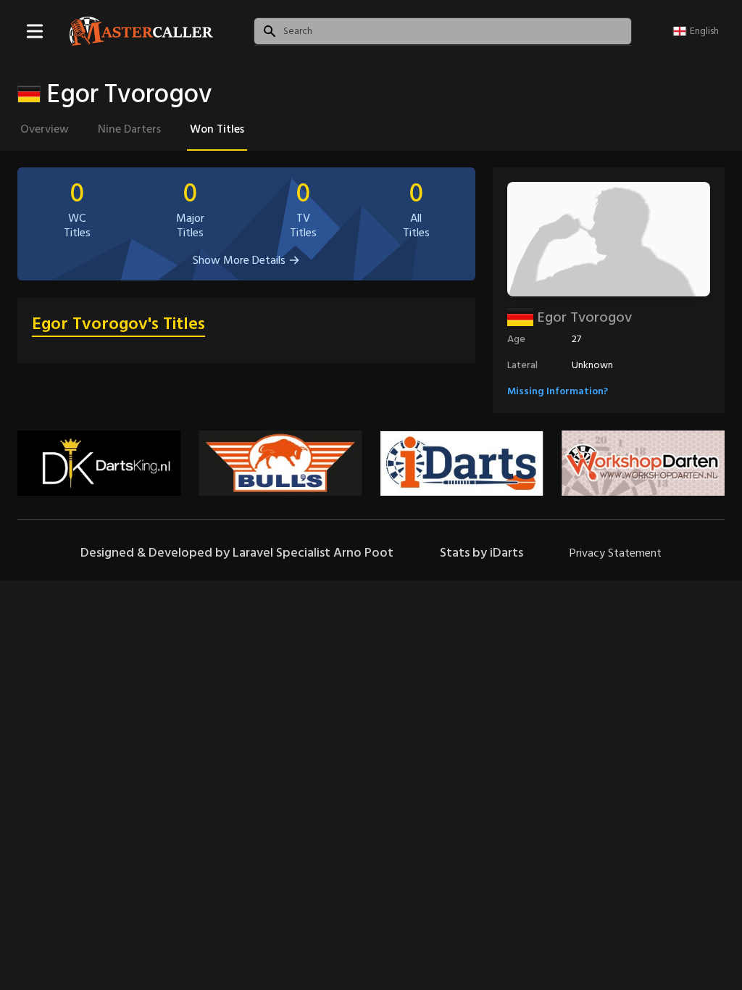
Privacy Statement (616, 553)
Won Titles (217, 129)
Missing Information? (557, 391)
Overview (44, 129)
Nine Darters (129, 129)
